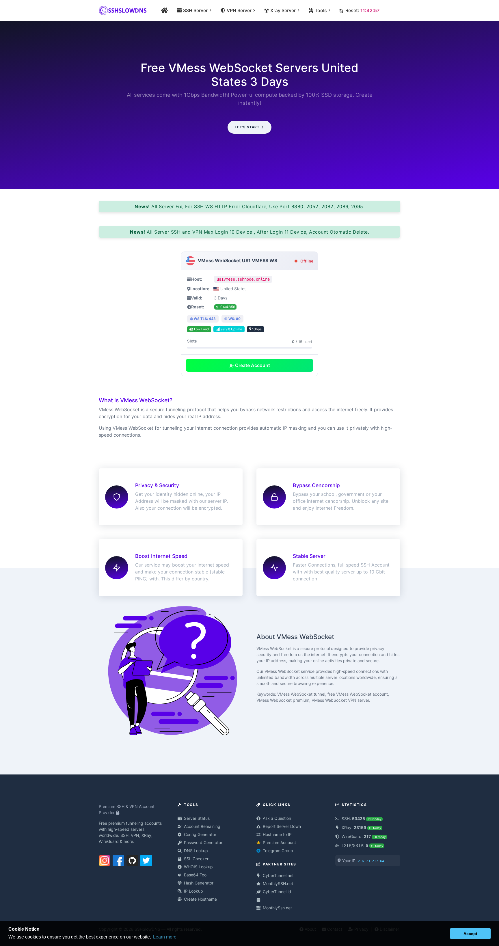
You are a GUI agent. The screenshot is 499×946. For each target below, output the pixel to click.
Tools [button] (320, 10)
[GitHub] (132, 859)
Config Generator (200, 834)
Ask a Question (277, 818)
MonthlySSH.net (278, 883)
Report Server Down (282, 826)
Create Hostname (200, 899)
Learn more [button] (164, 936)
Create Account (252, 365)
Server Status (197, 818)
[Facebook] (118, 859)
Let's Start (247, 127)
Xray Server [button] (282, 10)
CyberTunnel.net (278, 875)
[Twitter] (146, 859)
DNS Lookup (196, 850)
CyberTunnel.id (277, 891)
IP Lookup (193, 891)
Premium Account (279, 842)
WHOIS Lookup (198, 866)
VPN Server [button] (238, 10)
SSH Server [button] (195, 10)
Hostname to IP (277, 834)
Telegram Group (278, 850)
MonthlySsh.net (277, 907)
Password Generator (203, 842)
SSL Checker (196, 858)
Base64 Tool (195, 874)
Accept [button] (470, 933)
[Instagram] (104, 859)
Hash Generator (198, 882)
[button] (444, 933)
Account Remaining (202, 826)
